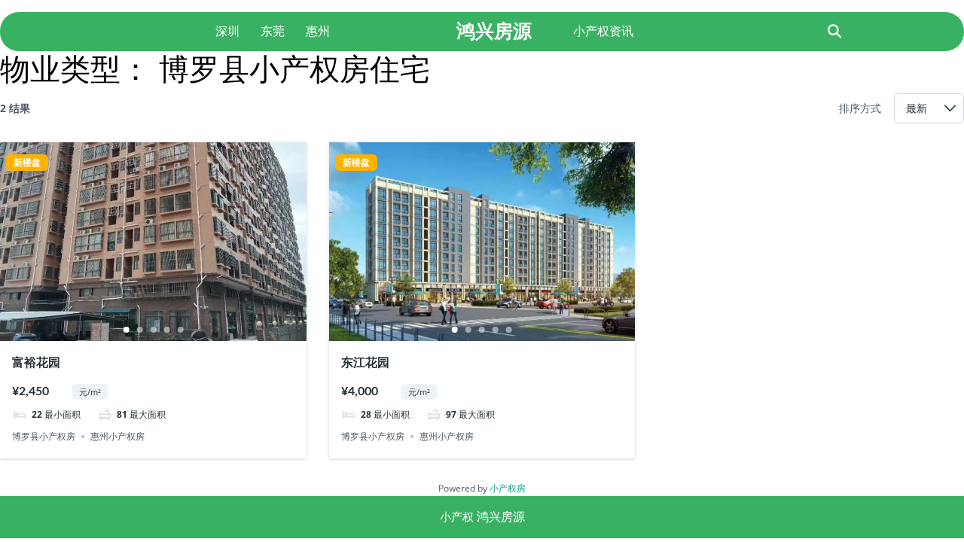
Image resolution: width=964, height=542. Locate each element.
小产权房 (508, 488)
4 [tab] (166, 330)
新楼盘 (27, 162)
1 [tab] (126, 330)
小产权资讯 (603, 31)
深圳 (227, 31)
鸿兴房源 (494, 30)
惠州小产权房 (117, 436)
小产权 (457, 516)
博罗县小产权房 (43, 436)
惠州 (318, 31)
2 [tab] (139, 330)
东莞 (273, 31)
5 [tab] (180, 330)
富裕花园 (36, 363)
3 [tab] (153, 330)
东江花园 (365, 363)
